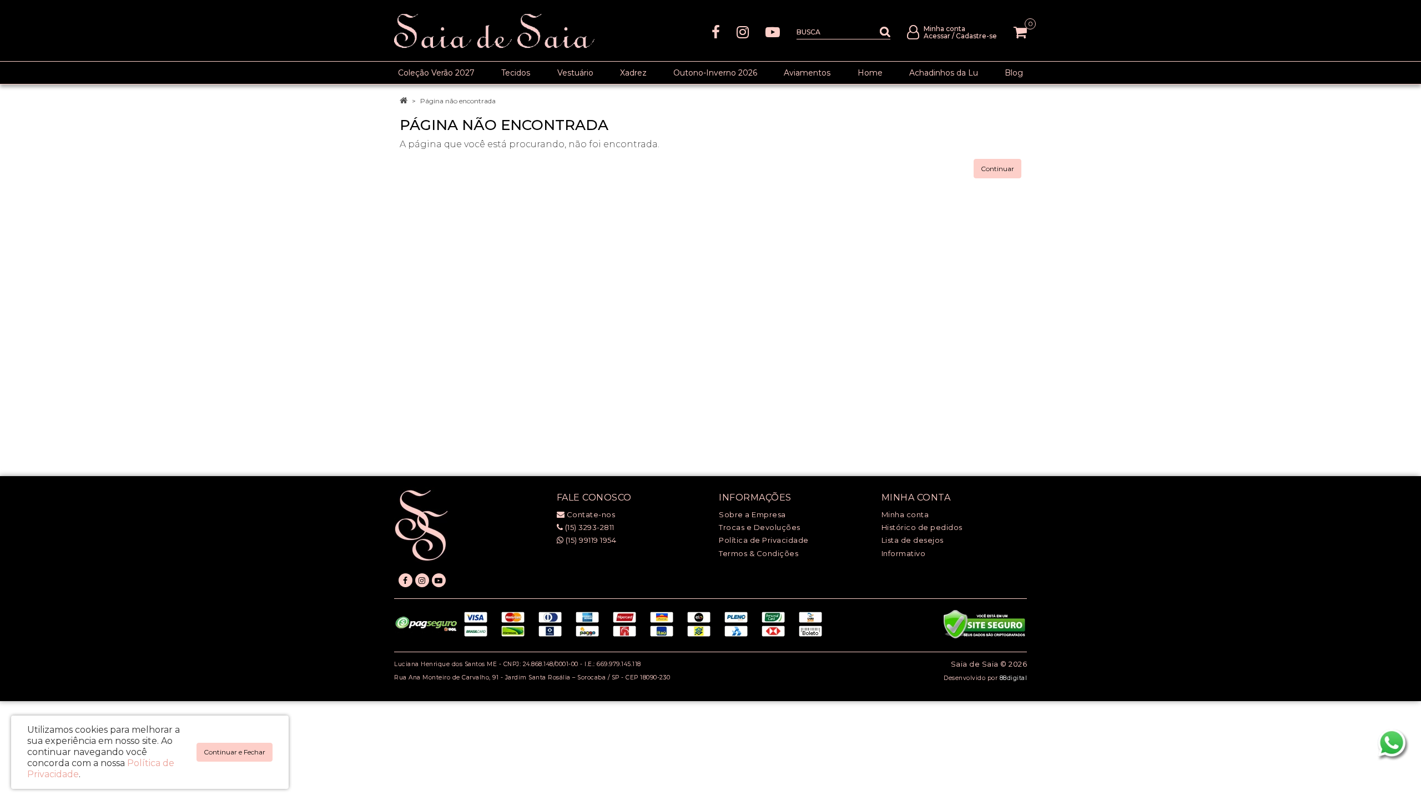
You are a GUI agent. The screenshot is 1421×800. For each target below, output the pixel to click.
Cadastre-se (976, 36)
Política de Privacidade (764, 540)
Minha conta (905, 514)
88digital (1013, 678)
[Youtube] (772, 31)
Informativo (903, 553)
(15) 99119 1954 (589, 540)
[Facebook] (716, 31)
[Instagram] (743, 31)
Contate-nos (590, 514)
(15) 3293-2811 (588, 527)
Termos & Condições (758, 553)
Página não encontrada (458, 101)
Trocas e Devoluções (759, 527)
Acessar (937, 36)
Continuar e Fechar (234, 752)
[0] (1020, 32)
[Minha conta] (913, 31)
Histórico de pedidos (922, 527)
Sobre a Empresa (752, 514)
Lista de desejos (912, 540)
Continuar (997, 168)
